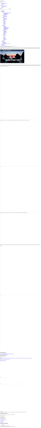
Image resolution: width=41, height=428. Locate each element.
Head (4, 20)
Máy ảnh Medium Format (6, 13)
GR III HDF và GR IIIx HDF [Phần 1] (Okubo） (5, 359)
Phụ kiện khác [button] (4, 34)
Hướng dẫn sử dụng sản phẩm (4, 3)
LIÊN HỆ (2, 44)
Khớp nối (5, 38)
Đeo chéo (5, 23)
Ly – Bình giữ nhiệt (6, 29)
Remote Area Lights (6, 28)
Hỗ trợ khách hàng (5, 5)
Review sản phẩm (4, 42)
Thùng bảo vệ (5, 26)
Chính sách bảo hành (2, 420)
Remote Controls (5, 32)
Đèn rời (4, 33)
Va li (4, 24)
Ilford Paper (4, 25)
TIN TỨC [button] (2, 41)
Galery (2, 4)
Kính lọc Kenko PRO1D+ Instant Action (4, 354)
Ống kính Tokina (5, 16)
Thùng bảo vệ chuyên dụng (6, 27)
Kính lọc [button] (3, 17)
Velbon (4, 21)
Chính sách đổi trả (2, 421)
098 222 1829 (4, 1)
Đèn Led (3, 40)
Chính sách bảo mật (2, 422)
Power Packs (5, 31)
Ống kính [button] (3, 15)
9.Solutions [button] (4, 37)
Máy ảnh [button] (3, 12)
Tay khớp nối (5, 39)
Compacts (5, 30)
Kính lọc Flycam (5, 19)
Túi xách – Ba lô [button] (4, 22)
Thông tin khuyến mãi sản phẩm (7, 43)
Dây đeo (4, 36)
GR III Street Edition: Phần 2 (3, 360)
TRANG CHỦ (2, 10)
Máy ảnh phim (5, 14)
